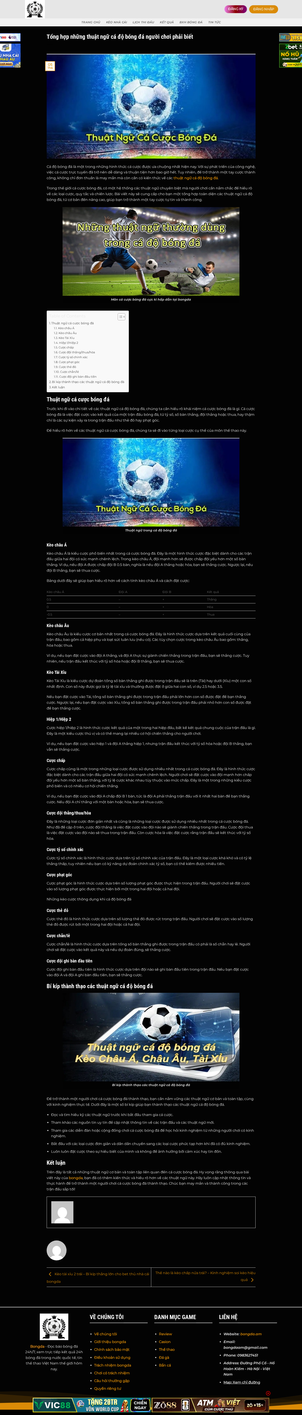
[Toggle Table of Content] (119, 317)
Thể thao (167, 1349)
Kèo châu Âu (68, 333)
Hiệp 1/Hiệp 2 (68, 342)
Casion (165, 1342)
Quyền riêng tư (107, 1388)
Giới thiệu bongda (110, 1342)
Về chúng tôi (105, 1334)
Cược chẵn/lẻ (69, 371)
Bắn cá (165, 1365)
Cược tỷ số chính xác (73, 357)
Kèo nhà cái (116, 22)
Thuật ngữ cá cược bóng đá (72, 323)
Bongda (37, 1346)
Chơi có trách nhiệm (112, 1373)
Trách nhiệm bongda (112, 1365)
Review (165, 1334)
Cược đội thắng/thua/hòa (77, 352)
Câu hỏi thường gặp (112, 1381)
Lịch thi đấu (143, 22)
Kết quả (167, 22)
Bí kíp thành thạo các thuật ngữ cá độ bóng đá (88, 382)
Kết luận (58, 387)
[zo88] (211, 1405)
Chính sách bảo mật (112, 1349)
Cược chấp (66, 347)
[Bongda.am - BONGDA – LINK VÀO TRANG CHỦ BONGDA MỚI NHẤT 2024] (44, 9)
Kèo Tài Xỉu (67, 338)
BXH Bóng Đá (191, 22)
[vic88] (92, 1405)
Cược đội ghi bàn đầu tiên (78, 376)
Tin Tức (214, 22)
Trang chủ (90, 22)
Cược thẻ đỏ (67, 367)
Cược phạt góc (69, 362)
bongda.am (251, 1334)
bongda (76, 1178)
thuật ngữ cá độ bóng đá (196, 178)
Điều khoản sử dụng (112, 1357)
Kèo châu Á (66, 328)
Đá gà (164, 1357)
